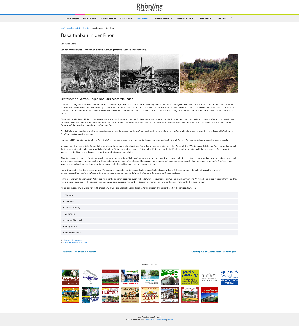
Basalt (65, 242)
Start (63, 28)
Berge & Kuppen (72, 18)
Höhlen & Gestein (90, 18)
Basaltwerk (83, 242)
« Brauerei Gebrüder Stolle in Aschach (79, 251)
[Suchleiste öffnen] (231, 18)
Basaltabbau (73, 242)
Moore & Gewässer (108, 18)
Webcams (222, 18)
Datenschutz (161, 320)
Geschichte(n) (142, 18)
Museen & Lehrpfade (185, 18)
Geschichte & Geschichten (78, 28)
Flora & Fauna (205, 18)
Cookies (170, 320)
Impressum (150, 320)
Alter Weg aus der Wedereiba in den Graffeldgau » (213, 251)
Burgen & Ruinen (126, 18)
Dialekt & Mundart (162, 18)
